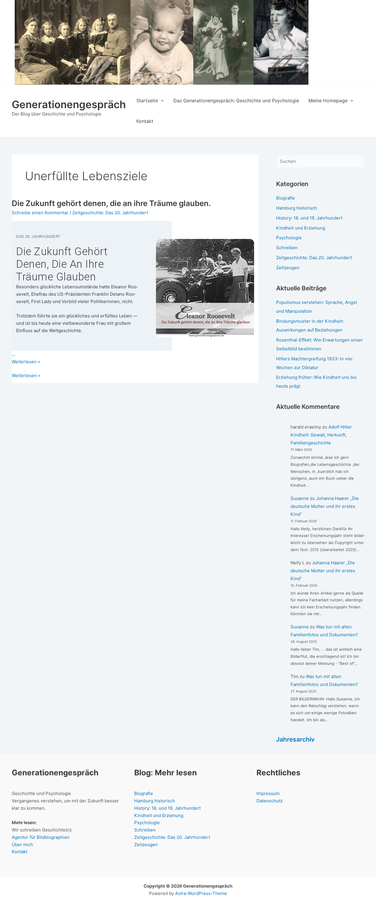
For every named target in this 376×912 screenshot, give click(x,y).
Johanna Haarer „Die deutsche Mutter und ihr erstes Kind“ (325, 506)
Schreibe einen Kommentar (40, 212)
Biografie (285, 198)
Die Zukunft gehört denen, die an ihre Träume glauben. (111, 203)
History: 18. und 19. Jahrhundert (309, 218)
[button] (161, 100)
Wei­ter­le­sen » (26, 361)
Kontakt (19, 851)
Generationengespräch (69, 104)
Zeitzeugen (288, 267)
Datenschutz (269, 801)
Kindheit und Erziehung (300, 228)
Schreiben (287, 247)
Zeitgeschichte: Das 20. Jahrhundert (110, 212)
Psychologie (289, 237)
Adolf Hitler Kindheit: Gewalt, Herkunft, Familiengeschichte (321, 435)
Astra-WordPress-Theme (201, 893)
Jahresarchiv (295, 739)
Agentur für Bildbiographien (41, 837)
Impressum (268, 793)
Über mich (22, 844)
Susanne (300, 498)
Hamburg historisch (296, 208)
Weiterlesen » (26, 375)
